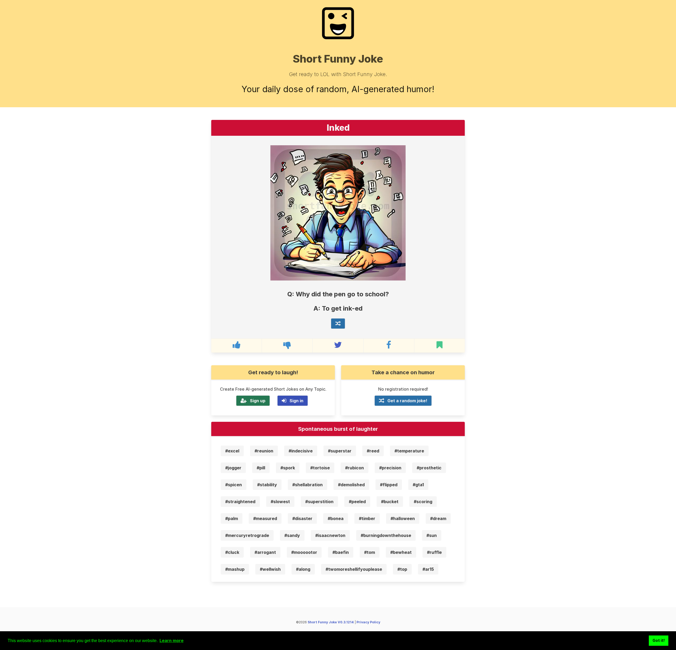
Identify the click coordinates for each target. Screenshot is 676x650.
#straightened (240, 501)
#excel (232, 450)
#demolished (351, 484)
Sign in (296, 400)
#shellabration (307, 484)
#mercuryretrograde (247, 535)
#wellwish (270, 569)
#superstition (319, 501)
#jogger (233, 467)
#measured (265, 518)
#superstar (339, 450)
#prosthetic (429, 467)
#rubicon (354, 467)
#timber (367, 518)
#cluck (232, 552)
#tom (369, 552)
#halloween (403, 518)
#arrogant (265, 552)
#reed (373, 450)
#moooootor (304, 552)
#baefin (340, 552)
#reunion (264, 450)
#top (402, 569)
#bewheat (401, 552)
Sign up (257, 400)
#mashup (235, 569)
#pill (261, 467)
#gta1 (418, 484)
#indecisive (301, 450)
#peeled (357, 501)
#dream (438, 518)
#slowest (280, 501)
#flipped (388, 484)
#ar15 (428, 569)
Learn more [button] (171, 640)
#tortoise (320, 467)
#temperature (409, 450)
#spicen (233, 484)
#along (303, 569)
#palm (231, 518)
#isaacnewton (330, 535)
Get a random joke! (407, 400)
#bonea (336, 518)
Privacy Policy (368, 622)
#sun (431, 535)
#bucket (389, 501)
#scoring (423, 501)
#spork (287, 467)
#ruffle (434, 552)
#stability (267, 484)
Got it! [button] (658, 640)
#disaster (302, 518)
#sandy (292, 535)
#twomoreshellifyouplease (354, 569)
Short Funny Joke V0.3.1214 (331, 622)
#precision (390, 467)
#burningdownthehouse (386, 535)
